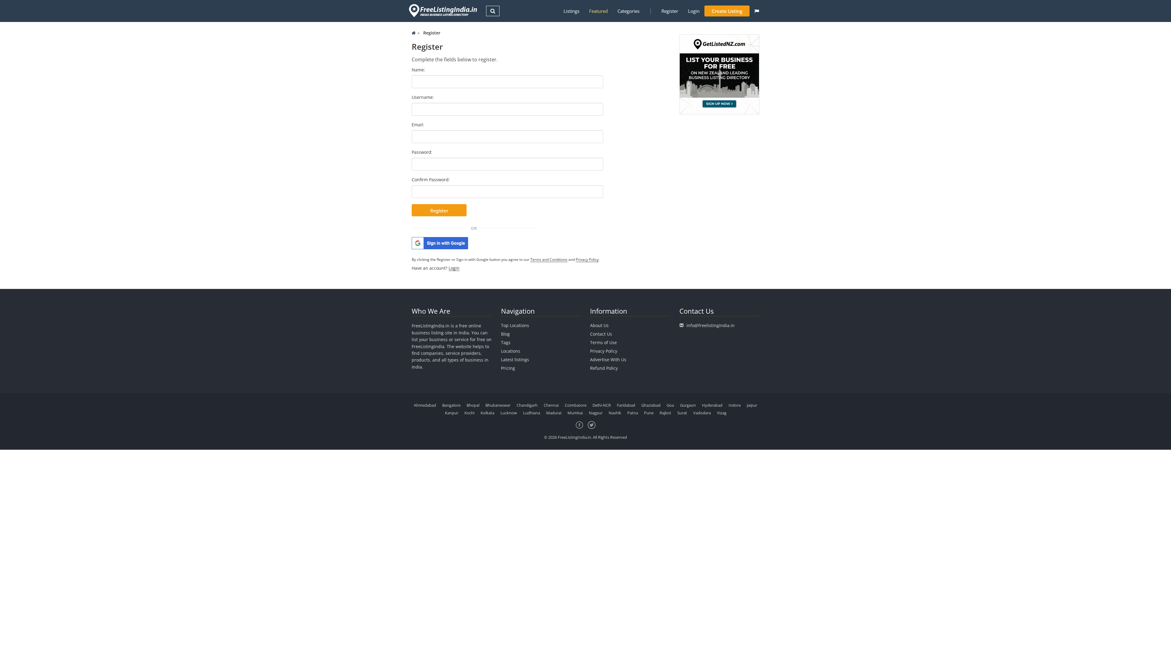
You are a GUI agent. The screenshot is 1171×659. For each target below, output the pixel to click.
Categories (628, 11)
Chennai (551, 405)
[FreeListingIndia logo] (443, 10)
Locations (510, 351)
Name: (418, 70)
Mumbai (575, 413)
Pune (649, 413)
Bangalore (451, 405)
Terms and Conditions (549, 259)
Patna (632, 413)
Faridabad (626, 405)
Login (694, 11)
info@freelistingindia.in (710, 325)
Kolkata (487, 413)
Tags (505, 342)
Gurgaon (688, 405)
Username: (423, 97)
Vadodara (702, 413)
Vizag (721, 413)
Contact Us (601, 334)
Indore (735, 405)
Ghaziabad (651, 405)
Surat (682, 413)
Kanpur (451, 413)
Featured (598, 11)
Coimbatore (575, 405)
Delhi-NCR (602, 405)
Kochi (469, 413)
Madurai (553, 413)
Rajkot (665, 413)
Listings (571, 11)
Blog (505, 334)
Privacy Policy (587, 259)
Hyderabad (712, 405)
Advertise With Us (608, 359)
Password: (422, 152)
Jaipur (752, 405)
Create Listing (727, 11)
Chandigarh (527, 405)
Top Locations (515, 325)
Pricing (508, 368)
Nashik (615, 413)
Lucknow (508, 413)
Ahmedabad (425, 405)
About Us (599, 325)
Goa (670, 405)
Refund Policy (604, 368)
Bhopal (473, 405)
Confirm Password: (431, 179)
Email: (418, 125)
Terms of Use (603, 342)
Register (669, 11)
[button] (757, 10)
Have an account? (436, 268)
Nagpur (596, 413)
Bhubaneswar (497, 405)
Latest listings (515, 359)
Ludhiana (531, 413)
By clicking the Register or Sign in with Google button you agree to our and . (506, 259)
